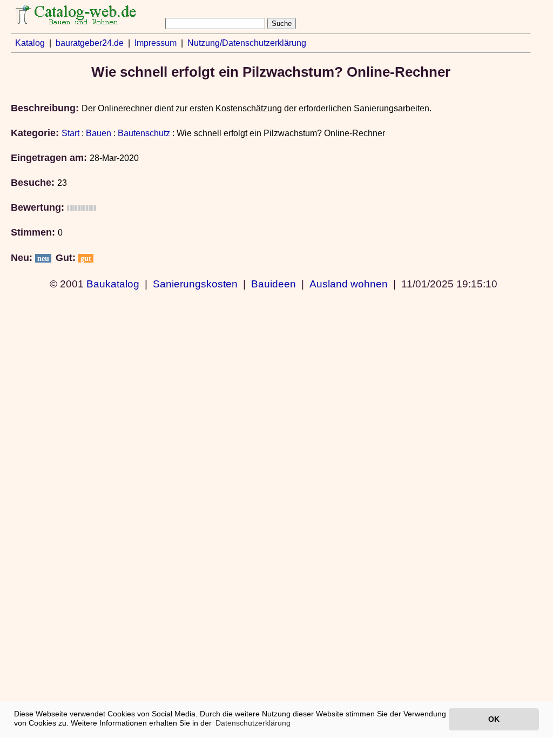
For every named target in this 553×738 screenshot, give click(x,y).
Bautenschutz (144, 133)
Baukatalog (112, 284)
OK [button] (494, 719)
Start (70, 133)
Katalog (30, 43)
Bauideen (273, 284)
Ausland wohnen (348, 284)
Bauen (98, 133)
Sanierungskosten (195, 284)
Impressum (155, 43)
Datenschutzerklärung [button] (253, 723)
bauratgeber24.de (90, 43)
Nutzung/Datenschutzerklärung (246, 43)
